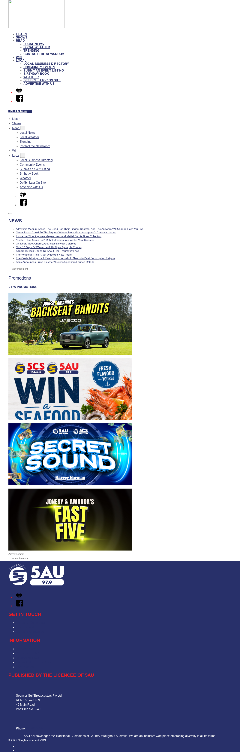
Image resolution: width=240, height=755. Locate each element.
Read (20, 40)
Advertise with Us (39, 83)
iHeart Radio (23, 750)
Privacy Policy (25, 648)
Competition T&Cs (28, 653)
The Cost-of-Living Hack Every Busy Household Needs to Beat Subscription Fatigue (65, 258)
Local (21, 60)
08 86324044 (35, 728)
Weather (31, 77)
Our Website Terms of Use (33, 662)
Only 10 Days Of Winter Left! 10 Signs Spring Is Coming (49, 247)
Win (19, 57)
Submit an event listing (43, 70)
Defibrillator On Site (42, 80)
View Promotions (22, 287)
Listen (21, 34)
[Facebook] (19, 101)
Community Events (39, 67)
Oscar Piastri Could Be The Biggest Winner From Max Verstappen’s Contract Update (66, 232)
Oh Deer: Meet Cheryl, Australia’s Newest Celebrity (46, 243)
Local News (33, 44)
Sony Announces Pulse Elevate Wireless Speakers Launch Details (55, 261)
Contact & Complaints (30, 622)
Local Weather (36, 47)
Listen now (17, 111)
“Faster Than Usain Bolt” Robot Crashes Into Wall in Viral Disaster (55, 239)
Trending (31, 50)
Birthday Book (36, 73)
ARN (18, 746)
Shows (21, 37)
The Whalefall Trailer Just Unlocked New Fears (44, 254)
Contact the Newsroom (43, 54)
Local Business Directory (46, 63)
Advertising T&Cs (27, 657)
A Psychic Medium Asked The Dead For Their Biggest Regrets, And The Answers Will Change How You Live (79, 228)
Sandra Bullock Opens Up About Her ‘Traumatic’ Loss (47, 250)
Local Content (25, 666)
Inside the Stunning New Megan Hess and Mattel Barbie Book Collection (58, 236)
